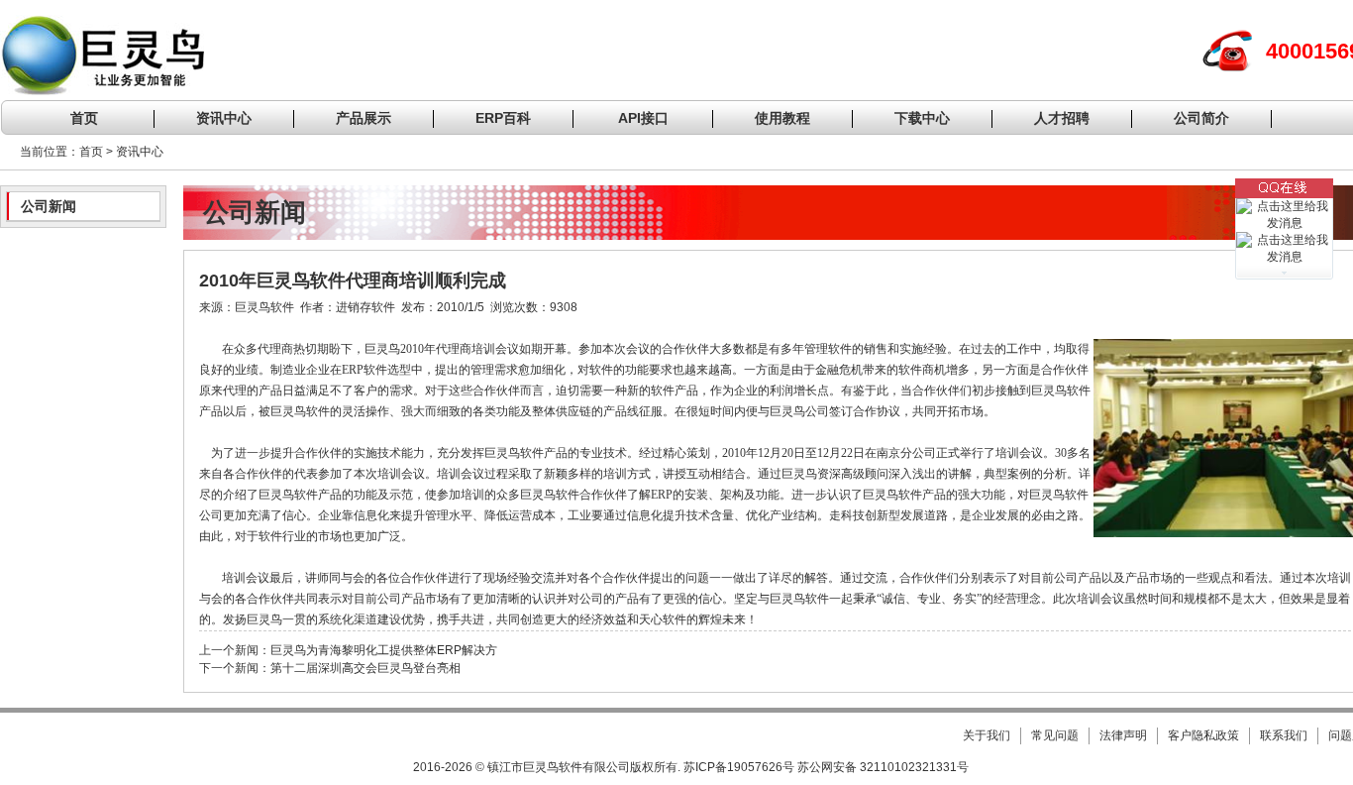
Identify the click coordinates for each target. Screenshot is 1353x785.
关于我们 (986, 735)
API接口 (643, 118)
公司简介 (1201, 118)
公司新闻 (48, 206)
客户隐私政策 (1203, 735)
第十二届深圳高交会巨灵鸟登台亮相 (365, 668)
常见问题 (1055, 735)
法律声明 (1123, 735)
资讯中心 (224, 118)
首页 (84, 118)
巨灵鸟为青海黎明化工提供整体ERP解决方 (383, 650)
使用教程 (782, 118)
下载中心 (922, 118)
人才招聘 (1062, 118)
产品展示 (363, 118)
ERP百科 (503, 118)
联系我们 (1283, 735)
